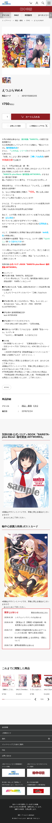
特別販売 (28, 15)
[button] (50, 15)
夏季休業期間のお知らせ (24, 645)
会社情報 (5, 727)
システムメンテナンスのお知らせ (28, 617)
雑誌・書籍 (27, 406)
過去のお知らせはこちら (39, 612)
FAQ (3, 750)
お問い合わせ (6, 756)
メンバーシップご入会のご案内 (12, 744)
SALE (16, 15)
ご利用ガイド (6, 733)
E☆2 (7, 387)
